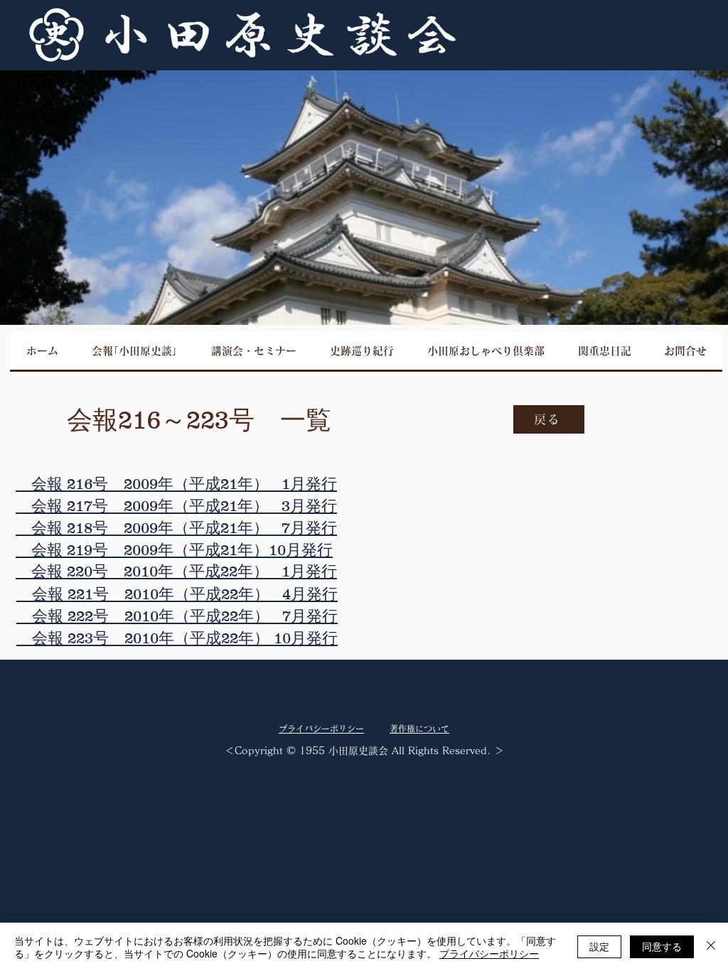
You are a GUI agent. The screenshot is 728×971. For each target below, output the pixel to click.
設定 (599, 946)
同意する (662, 946)
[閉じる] (710, 947)
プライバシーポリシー (489, 953)
